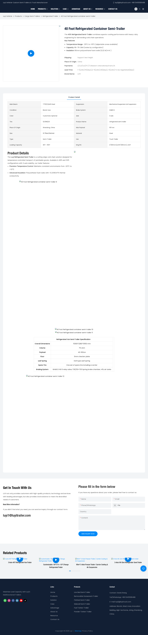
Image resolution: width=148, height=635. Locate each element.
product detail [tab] (74, 97)
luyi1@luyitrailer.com (17, 515)
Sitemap (78, 631)
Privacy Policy (87, 631)
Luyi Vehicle (7, 16)
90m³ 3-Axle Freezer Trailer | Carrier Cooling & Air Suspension (92, 566)
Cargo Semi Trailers (32, 16)
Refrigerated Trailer (50, 16)
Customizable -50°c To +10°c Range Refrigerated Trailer (56, 566)
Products (18, 16)
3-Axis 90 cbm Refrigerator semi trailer (128, 562)
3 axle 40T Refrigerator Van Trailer (20, 562)
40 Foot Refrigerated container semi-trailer (78, 16)
